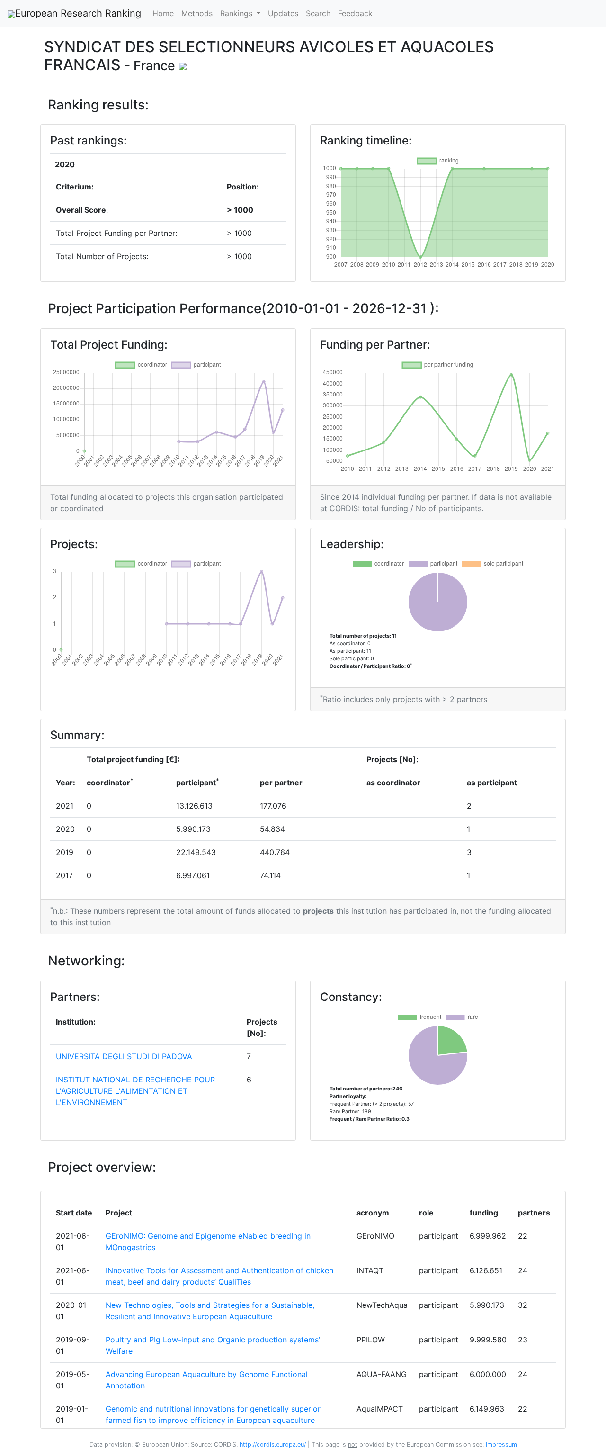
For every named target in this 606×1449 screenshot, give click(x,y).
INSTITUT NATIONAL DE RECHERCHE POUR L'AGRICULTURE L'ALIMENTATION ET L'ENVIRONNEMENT (135, 1091)
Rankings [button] (237, 13)
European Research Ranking (78, 13)
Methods (197, 13)
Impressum (500, 1444)
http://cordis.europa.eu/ (273, 1444)
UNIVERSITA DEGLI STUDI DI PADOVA (124, 1056)
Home (163, 13)
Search (318, 13)
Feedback (355, 13)
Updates (283, 13)
